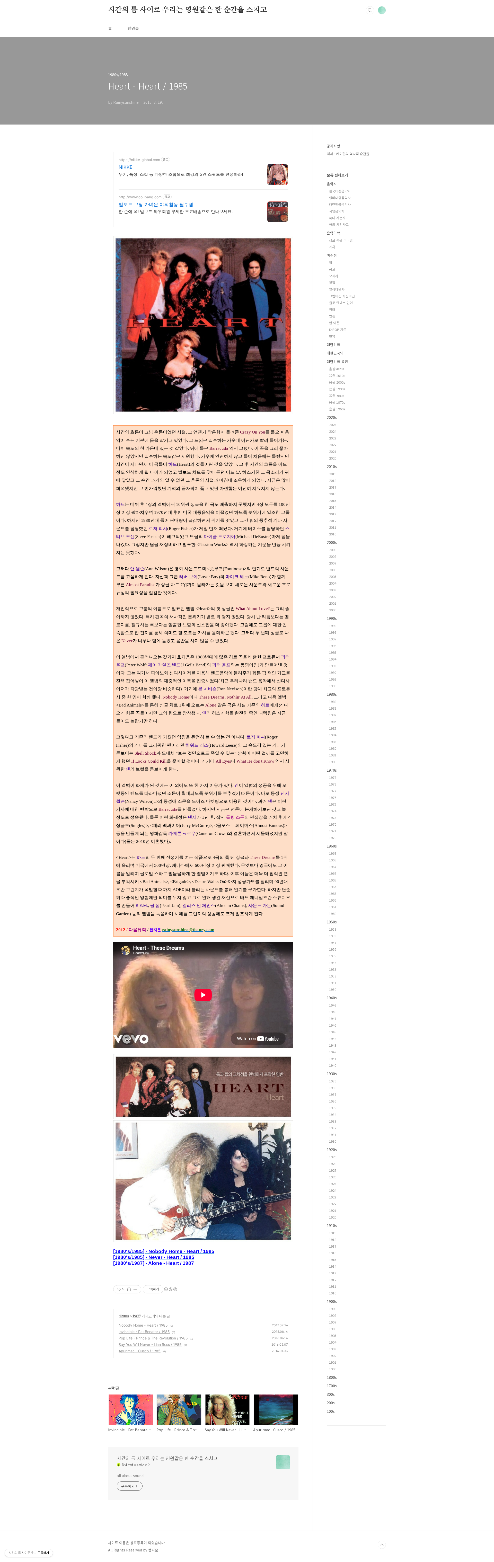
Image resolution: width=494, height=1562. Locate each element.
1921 (332, 1210)
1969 (332, 853)
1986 (332, 721)
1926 (332, 1177)
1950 (332, 989)
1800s (332, 1377)
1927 (332, 1170)
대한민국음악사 (340, 204)
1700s (332, 1385)
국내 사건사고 (339, 217)
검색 (370, 10)
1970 (332, 837)
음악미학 (333, 232)
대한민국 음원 (337, 361)
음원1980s (336, 395)
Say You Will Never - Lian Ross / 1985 (150, 1344)
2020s (332, 417)
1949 (332, 1005)
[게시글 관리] (135, 1289)
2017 (332, 487)
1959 (332, 929)
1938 (332, 1087)
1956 (332, 949)
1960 (332, 913)
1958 (332, 935)
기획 (332, 246)
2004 (332, 583)
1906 (332, 1328)
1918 (332, 1239)
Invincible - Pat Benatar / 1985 (144, 1331)
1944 (332, 1038)
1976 (332, 797)
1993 (332, 665)
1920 (332, 1217)
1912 (332, 1279)
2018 (332, 480)
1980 (332, 761)
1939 (332, 1081)
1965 (332, 880)
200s (331, 1402)
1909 (332, 1308)
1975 (332, 804)
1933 (332, 1121)
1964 (332, 886)
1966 (332, 873)
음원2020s (336, 368)
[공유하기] (129, 1289)
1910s (332, 1225)
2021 (332, 451)
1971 (332, 830)
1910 (332, 1293)
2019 (332, 473)
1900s (332, 1301)
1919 (332, 1232)
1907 (332, 1322)
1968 (332, 860)
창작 (332, 282)
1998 (332, 632)
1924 (332, 1190)
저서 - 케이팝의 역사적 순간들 (348, 153)
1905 (332, 1335)
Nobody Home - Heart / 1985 (143, 1325)
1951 (332, 982)
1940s (332, 997)
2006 (332, 569)
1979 (332, 777)
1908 (332, 1315)
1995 (332, 652)
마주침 (332, 255)
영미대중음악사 (340, 197)
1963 (332, 893)
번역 (332, 336)
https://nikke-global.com (139, 159)
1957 (332, 942)
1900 (332, 1368)
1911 (332, 1286)
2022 (332, 444)
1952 (332, 976)
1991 (332, 679)
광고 (332, 269)
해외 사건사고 (339, 224)
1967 (332, 866)
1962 (332, 900)
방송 (332, 316)
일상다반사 (337, 289)
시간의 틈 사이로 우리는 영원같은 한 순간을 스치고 (187, 10)
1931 (332, 1134)
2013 (332, 513)
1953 (332, 969)
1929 (332, 1156)
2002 (332, 596)
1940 (332, 1065)
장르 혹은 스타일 (341, 240)
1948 (332, 1011)
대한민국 (333, 344)
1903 (332, 1348)
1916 (332, 1252)
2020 (332, 458)
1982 (332, 748)
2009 (332, 549)
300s (331, 1394)
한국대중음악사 (340, 191)
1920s (332, 1149)
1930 (332, 1141)
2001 (332, 603)
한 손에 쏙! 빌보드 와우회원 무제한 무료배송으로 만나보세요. (176, 211)
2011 (332, 527)
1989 (332, 701)
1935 (332, 1107)
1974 (332, 810)
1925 (332, 1183)
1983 (332, 741)
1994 (332, 659)
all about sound (130, 1475)
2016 (332, 493)
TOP (382, 1545)
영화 (332, 309)
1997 (332, 639)
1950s (332, 921)
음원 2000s (337, 382)
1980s (124, 1316)
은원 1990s (337, 388)
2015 (332, 500)
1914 (332, 1266)
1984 (332, 735)
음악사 (332, 183)
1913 (332, 1272)
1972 (332, 824)
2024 (332, 431)
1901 (332, 1362)
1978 (332, 784)
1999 (332, 625)
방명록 (133, 28)
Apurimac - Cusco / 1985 (140, 1351)
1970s (332, 770)
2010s (332, 466)
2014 (332, 507)
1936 (332, 1101)
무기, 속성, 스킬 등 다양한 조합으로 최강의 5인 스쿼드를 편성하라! (181, 174)
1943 (332, 1045)
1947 (332, 1018)
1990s (332, 618)
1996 (332, 645)
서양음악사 (337, 211)
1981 (332, 755)
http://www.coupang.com (140, 197)
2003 (332, 589)
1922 (332, 1203)
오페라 (333, 275)
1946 (332, 1025)
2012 (332, 520)
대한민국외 (335, 353)
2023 (332, 438)
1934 (332, 1114)
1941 (332, 1058)
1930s (332, 1073)
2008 (332, 556)
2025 (332, 424)
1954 (332, 962)
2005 (332, 576)
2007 (332, 563)
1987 (332, 714)
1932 (332, 1127)
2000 (332, 609)
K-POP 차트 (337, 329)
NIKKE (126, 167)
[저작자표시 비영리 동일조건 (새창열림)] (170, 1289)
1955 (332, 956)
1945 (332, 1031)
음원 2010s (337, 375)
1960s (332, 846)
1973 (332, 817)
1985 (136, 1316)
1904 (332, 1342)
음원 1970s (337, 402)
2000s (332, 542)
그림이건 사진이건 (342, 296)
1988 (332, 708)
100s (331, 1411)
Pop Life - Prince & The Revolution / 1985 (153, 1338)
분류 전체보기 (337, 175)
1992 (332, 672)
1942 (332, 1051)
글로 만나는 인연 (341, 302)
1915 (332, 1259)
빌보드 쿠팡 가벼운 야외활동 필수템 (156, 204)
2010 (332, 534)
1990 (332, 685)
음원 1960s (337, 409)
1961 (332, 906)
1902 (332, 1355)
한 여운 (334, 322)
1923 (332, 1197)
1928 (332, 1163)
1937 (332, 1094)
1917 (332, 1246)
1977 (332, 790)
